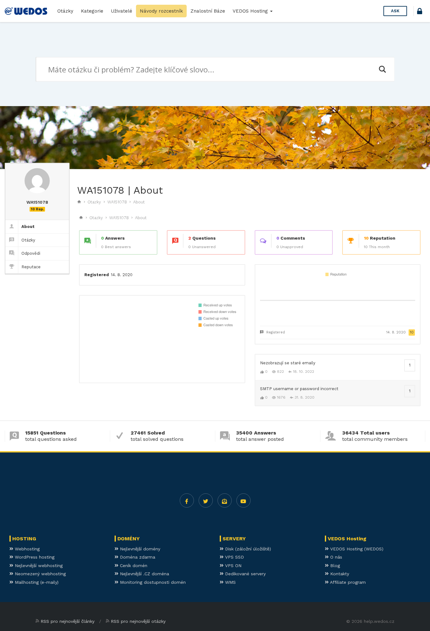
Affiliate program (347, 582)
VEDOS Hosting (251, 11)
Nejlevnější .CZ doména (143, 573)
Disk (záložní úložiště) (247, 548)
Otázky (65, 11)
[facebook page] (187, 500)
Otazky (94, 202)
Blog (334, 565)
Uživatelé (121, 11)
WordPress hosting (33, 557)
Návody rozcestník (161, 11)
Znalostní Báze (207, 11)
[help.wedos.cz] (26, 11)
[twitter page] (206, 500)
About (139, 202)
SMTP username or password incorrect (299, 388)
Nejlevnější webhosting (38, 565)
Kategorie (92, 11)
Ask (395, 11)
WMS (229, 582)
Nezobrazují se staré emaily (287, 363)
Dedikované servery (244, 573)
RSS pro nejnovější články (67, 621)
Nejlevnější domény (139, 548)
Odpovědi (30, 253)
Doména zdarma (136, 557)
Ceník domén (132, 565)
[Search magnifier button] (382, 69)
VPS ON (232, 565)
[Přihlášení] (419, 12)
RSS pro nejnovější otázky (138, 621)
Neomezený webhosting (39, 573)
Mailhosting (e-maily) (36, 582)
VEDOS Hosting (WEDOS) (356, 548)
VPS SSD (233, 557)
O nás (335, 557)
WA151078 (117, 202)
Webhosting (26, 548)
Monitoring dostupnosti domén (152, 582)
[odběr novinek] (225, 500)
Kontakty (339, 573)
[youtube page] (243, 500)
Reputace (31, 266)
